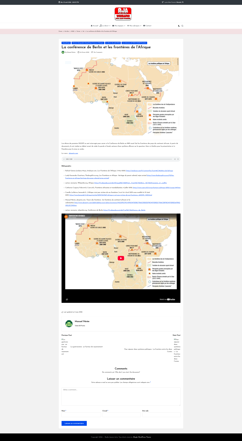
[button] (80, 325)
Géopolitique (66, 43)
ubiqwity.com (73, 153)
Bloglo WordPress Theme (142, 437)
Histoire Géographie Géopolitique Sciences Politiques (88, 43)
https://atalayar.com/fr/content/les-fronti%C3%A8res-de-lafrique (149, 171)
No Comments (98, 52)
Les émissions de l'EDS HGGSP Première (134, 43)
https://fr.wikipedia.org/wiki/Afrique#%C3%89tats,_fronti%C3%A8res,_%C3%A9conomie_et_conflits (130, 183)
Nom (64, 411)
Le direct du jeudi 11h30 (113, 43)
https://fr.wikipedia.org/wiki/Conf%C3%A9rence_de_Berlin (124, 210)
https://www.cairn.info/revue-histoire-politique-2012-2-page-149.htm (156, 187)
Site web (145, 411)
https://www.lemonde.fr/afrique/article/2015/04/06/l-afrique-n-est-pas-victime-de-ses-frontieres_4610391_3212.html (110, 195)
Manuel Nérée (82, 321)
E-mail (105, 411)
